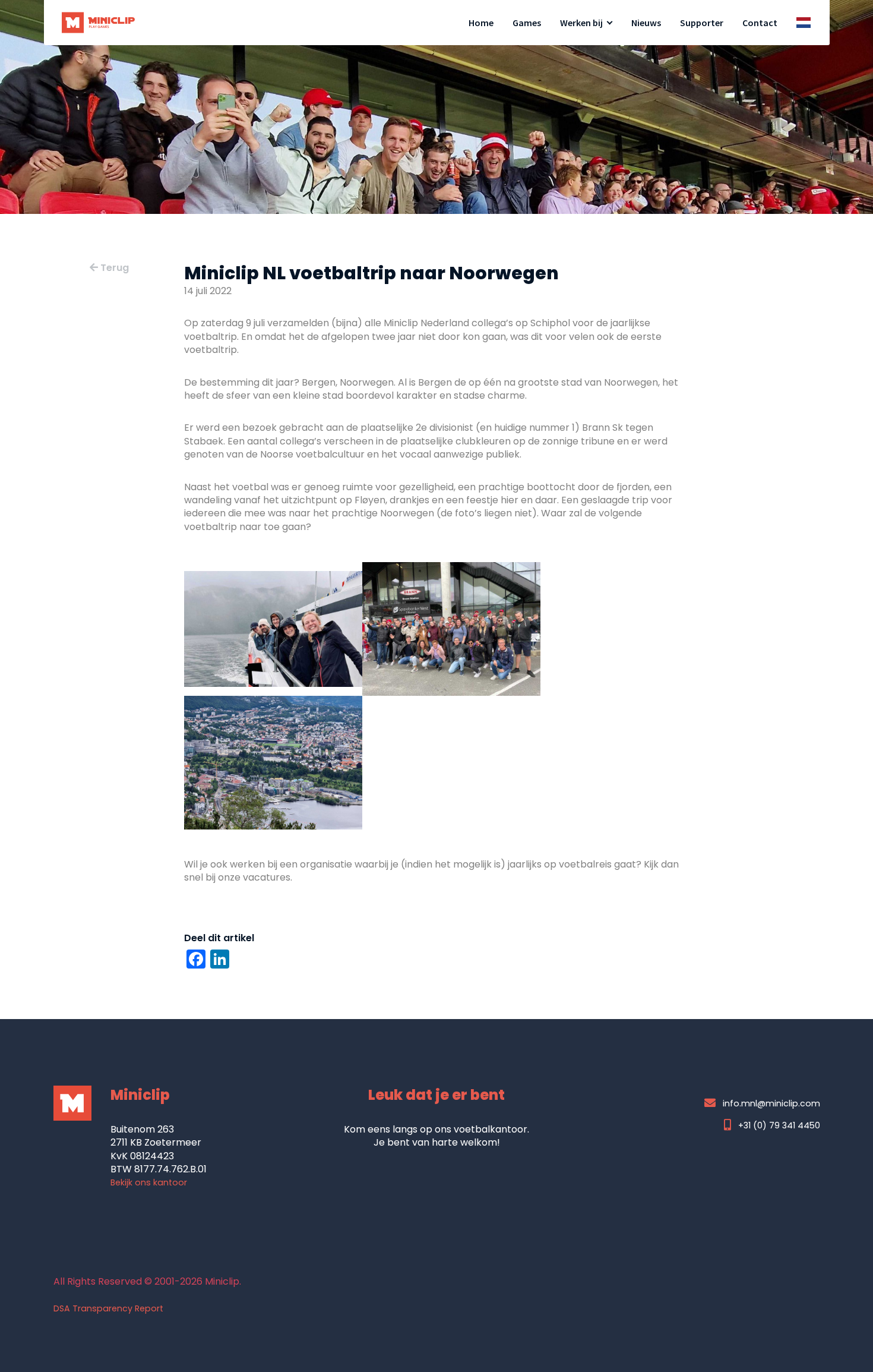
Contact (759, 23)
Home (481, 23)
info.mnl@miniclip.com (771, 1103)
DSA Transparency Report (108, 1308)
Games (527, 23)
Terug (113, 268)
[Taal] (803, 22)
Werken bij (581, 23)
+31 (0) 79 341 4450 (778, 1125)
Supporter (701, 23)
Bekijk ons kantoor (148, 1182)
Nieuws (646, 23)
